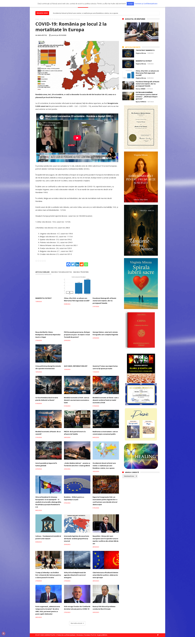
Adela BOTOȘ (42, 35)
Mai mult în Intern (80, 272)
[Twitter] (73, 264)
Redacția (80, 635)
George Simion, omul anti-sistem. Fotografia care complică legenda (105, 333)
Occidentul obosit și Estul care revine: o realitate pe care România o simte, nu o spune (85, 13)
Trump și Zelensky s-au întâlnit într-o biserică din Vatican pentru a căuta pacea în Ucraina (48, 575)
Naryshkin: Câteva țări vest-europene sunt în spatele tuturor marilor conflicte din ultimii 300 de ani (105, 540)
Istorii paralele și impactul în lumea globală (46, 464)
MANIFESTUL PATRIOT (43, 298)
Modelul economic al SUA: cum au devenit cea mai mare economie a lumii (76, 400)
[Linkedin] (77, 264)
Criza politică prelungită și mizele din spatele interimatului (48, 367)
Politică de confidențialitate (66, 635)
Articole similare (42, 272)
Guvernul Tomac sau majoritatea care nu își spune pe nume (105, 367)
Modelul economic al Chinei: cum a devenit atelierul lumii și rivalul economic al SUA (105, 400)
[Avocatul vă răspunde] (141, 31)
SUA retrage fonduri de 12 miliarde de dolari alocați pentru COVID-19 (77, 607)
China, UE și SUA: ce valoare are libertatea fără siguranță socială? (77, 299)
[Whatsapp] (86, 264)
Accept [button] (130, 4)
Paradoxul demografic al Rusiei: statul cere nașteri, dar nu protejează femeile (104, 300)
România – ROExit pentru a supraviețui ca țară (74, 498)
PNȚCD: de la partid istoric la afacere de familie (75, 433)
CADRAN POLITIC (49, 635)
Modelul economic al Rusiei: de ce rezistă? (48, 433)
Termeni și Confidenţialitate (145, 3)
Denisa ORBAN (140, 89)
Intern (43, 19)
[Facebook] (68, 264)
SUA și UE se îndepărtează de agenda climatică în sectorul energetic (75, 575)
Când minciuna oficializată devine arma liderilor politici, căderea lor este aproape (105, 575)
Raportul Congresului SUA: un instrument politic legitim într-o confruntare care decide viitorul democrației (105, 501)
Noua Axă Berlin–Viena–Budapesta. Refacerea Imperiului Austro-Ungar (47, 334)
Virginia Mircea (141, 53)
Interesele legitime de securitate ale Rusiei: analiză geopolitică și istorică (76, 538)
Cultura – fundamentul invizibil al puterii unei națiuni (48, 537)
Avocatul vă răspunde (135, 19)
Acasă (37, 19)
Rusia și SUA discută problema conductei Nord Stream (104, 607)
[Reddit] (82, 264)
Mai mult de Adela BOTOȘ (61, 272)
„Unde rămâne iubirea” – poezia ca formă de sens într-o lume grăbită (77, 464)
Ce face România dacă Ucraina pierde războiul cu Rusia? (46, 399)
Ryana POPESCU (141, 102)
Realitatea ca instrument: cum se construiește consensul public (105, 433)
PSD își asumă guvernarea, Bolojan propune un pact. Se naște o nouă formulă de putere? (77, 334)
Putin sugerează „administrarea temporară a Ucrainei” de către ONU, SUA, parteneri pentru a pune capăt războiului (47, 610)
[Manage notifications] (3, 633)
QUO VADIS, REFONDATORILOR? (75, 366)
